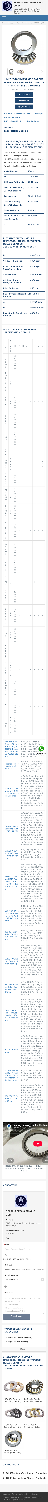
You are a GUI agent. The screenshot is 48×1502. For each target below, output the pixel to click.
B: (5, 177)
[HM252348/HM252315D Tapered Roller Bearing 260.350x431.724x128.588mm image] (24, 48)
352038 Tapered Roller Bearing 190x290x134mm (11, 988)
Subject (8, 1265)
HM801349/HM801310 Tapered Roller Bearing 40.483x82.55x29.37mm (11, 883)
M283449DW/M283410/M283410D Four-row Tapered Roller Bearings (11, 1075)
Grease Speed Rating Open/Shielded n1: (14, 189)
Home (4, 23)
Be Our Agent (24, 107)
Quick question (11, 1275)
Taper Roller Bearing (24, 23)
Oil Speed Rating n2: (14, 182)
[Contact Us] (41, 751)
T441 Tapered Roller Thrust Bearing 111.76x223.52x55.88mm (12, 1015)
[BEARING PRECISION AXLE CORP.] (7, 5)
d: (5, 224)
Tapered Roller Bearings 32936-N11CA (11, 766)
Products (11, 23)
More (22, 1349)
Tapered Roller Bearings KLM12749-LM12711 (12, 829)
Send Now (17, 1316)
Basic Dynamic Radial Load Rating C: (14, 218)
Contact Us (16, 1494)
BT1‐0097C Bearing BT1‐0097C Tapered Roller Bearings (12, 792)
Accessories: (10, 196)
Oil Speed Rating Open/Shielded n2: (13, 203)
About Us (6, 1494)
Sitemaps (34, 1494)
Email (7, 1245)
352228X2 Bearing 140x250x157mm (11, 1098)
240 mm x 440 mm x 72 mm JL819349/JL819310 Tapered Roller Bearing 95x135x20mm (12, 749)
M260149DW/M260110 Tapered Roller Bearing (11, 855)
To (6, 1255)
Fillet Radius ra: (11, 210)
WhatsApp (24, 101)
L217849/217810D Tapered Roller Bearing (11, 961)
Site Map (26, 1494)
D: (4, 307)
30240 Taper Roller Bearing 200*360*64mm (11, 936)
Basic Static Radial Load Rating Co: (15, 314)
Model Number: (11, 171)
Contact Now (24, 95)
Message (8, 1292)
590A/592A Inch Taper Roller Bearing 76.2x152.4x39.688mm (12, 916)
